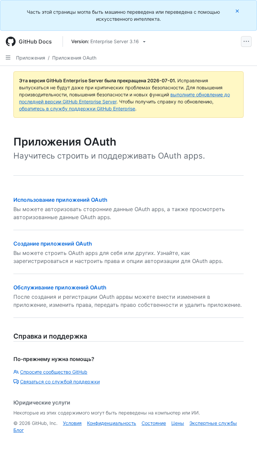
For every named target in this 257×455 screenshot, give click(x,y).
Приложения (30, 58)
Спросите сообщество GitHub (53, 372)
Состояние (154, 423)
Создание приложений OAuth (52, 243)
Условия (72, 423)
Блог (18, 430)
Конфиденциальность (111, 423)
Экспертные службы (213, 423)
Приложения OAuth (74, 58)
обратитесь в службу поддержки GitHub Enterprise (77, 108)
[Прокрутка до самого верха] (242, 440)
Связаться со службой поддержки (60, 381)
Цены (177, 423)
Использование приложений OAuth (60, 199)
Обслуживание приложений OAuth (59, 287)
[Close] (238, 11)
